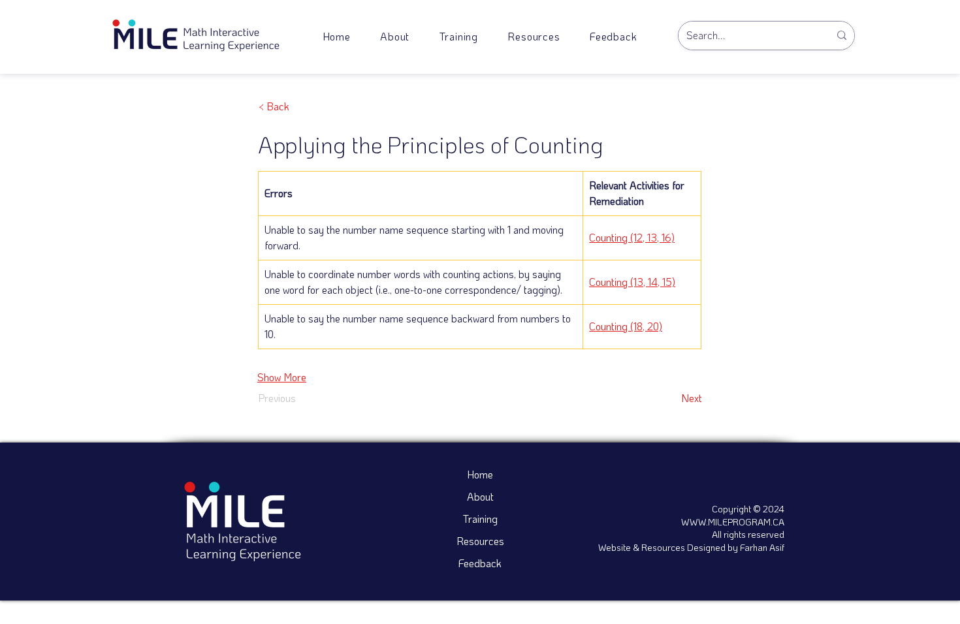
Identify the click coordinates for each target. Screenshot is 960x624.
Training (480, 518)
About (480, 496)
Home (480, 474)
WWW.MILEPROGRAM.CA (732, 522)
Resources (480, 541)
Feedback (480, 563)
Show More (281, 377)
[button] (534, 36)
